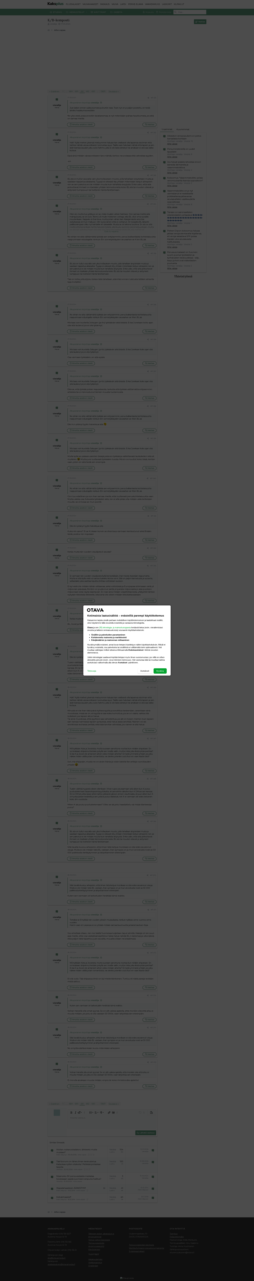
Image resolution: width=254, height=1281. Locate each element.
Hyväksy (160, 671)
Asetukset (144, 671)
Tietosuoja (91, 671)
